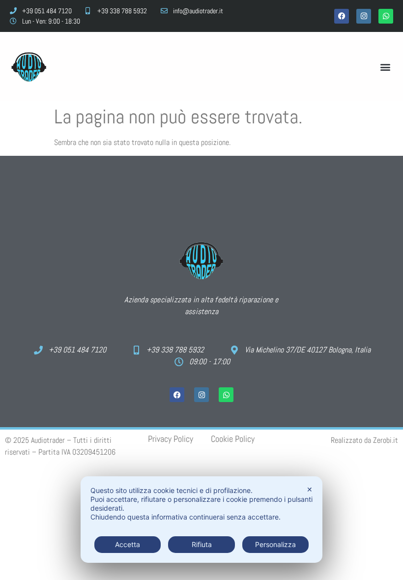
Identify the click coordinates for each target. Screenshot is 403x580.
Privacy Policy (170, 438)
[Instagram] (363, 16)
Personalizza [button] (275, 544)
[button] (385, 66)
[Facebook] (341, 16)
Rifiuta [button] (202, 544)
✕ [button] (310, 489)
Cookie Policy (233, 438)
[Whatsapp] (385, 16)
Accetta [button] (127, 544)
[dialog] (201, 519)
